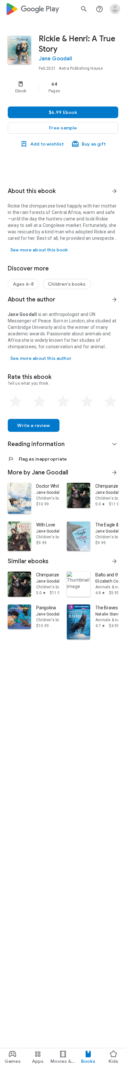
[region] (63, 87)
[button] (63, 128)
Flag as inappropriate (37, 459)
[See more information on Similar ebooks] (114, 561)
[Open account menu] (115, 9)
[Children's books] (67, 284)
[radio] (15, 401)
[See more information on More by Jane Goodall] (114, 472)
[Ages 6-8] (23, 284)
